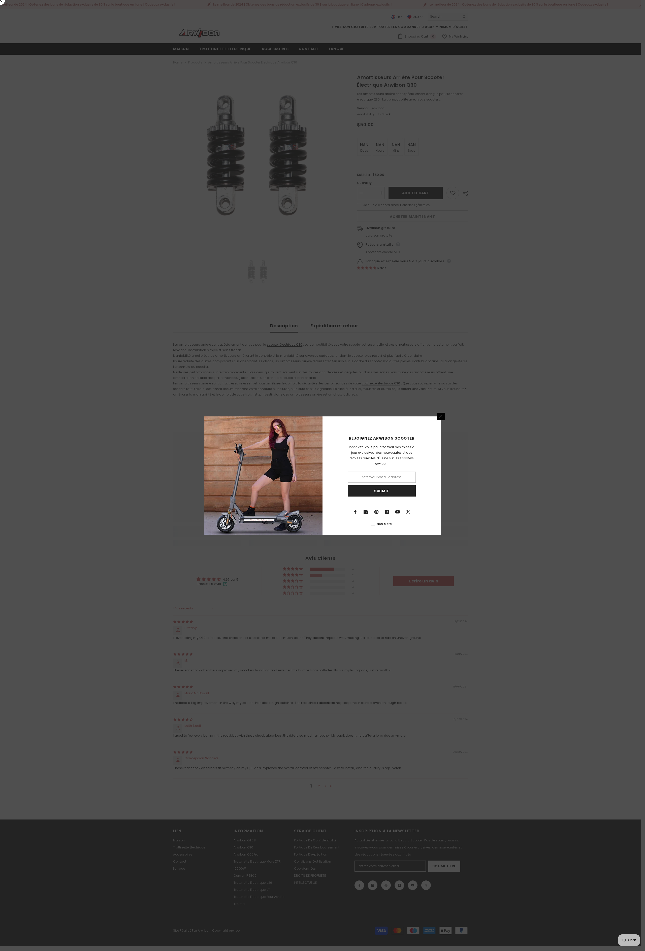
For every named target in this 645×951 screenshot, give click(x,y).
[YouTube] (397, 512)
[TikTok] (387, 512)
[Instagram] (366, 512)
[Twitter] (408, 512)
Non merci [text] (384, 524)
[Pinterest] (376, 512)
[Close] (441, 416)
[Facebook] (355, 512)
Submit (381, 490)
